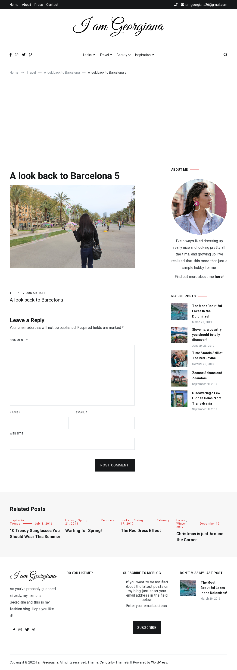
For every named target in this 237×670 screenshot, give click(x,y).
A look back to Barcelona (36, 297)
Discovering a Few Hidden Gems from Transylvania (206, 398)
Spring (82, 520)
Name (15, 412)
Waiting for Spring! (83, 530)
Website (16, 433)
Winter (181, 523)
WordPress (159, 662)
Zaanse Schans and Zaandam (207, 375)
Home (14, 4)
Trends (15, 523)
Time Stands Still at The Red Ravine (207, 355)
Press (38, 4)
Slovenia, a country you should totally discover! (206, 335)
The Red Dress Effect (141, 530)
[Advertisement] (118, 116)
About (26, 4)
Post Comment (114, 465)
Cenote (105, 662)
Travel (104, 55)
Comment (19, 340)
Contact (52, 4)
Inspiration (143, 55)
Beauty (122, 55)
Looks (87, 55)
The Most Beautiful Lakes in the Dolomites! (207, 311)
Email (81, 412)
